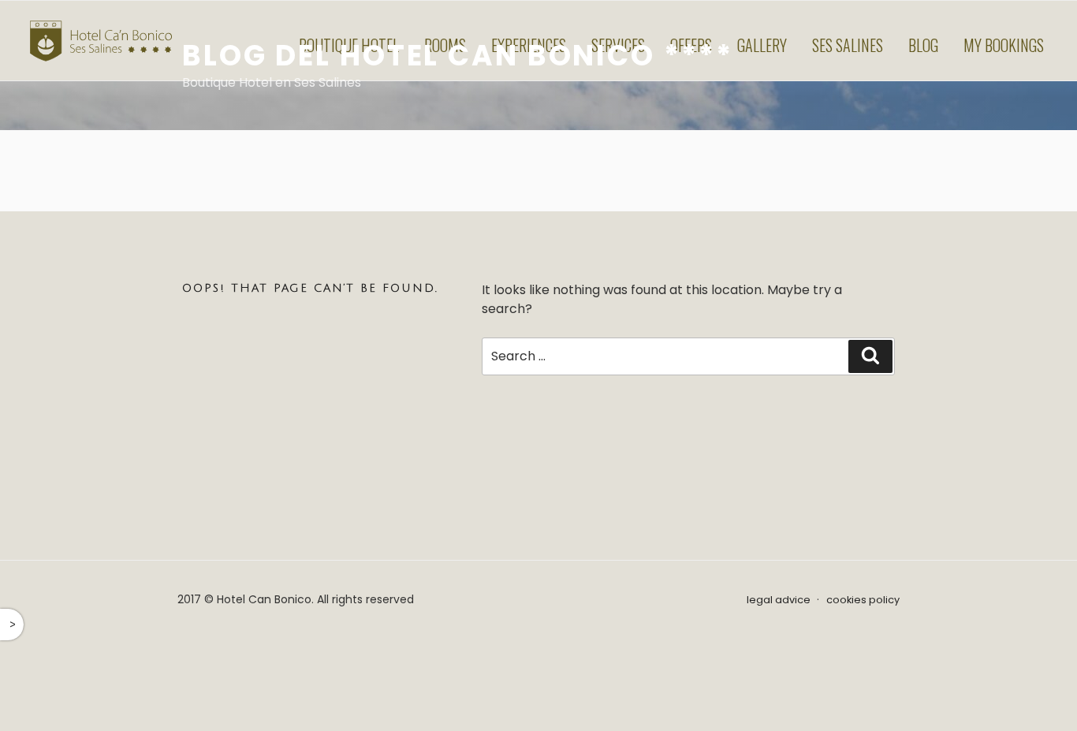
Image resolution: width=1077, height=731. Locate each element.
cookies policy (863, 599)
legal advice (779, 599)
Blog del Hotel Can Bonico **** (457, 55)
